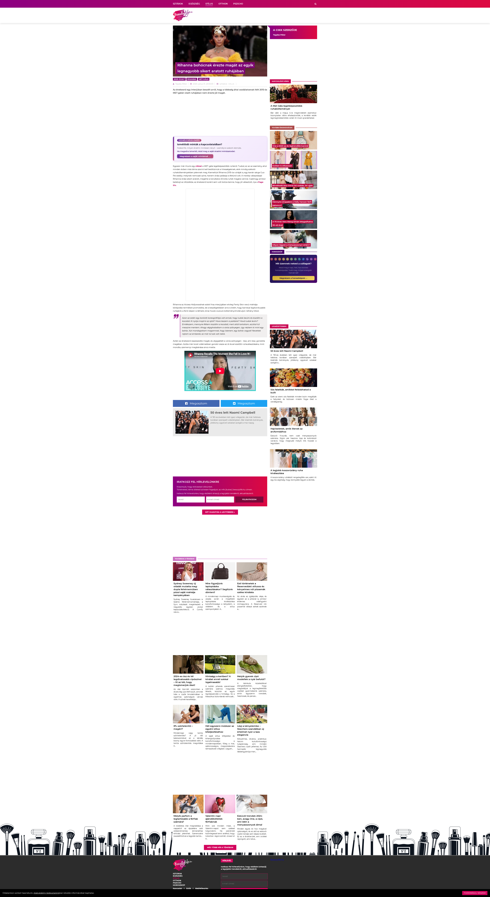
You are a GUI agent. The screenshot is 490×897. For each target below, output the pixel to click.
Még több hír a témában (220, 847)
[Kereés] (315, 4)
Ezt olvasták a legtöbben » (220, 512)
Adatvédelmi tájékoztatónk (46, 893)
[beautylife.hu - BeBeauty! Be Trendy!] (183, 15)
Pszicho (238, 4)
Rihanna (191, 79)
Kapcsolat (177, 888)
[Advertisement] (270, 15)
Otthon (223, 4)
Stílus (209, 4)
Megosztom (198, 403)
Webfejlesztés (201, 888)
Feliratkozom (249, 499)
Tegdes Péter (181, 84)
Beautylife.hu (277, 860)
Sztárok (178, 4)
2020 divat (179, 79)
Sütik (188, 888)
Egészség (194, 4)
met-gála (204, 79)
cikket (198, 166)
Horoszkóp (277, 252)
